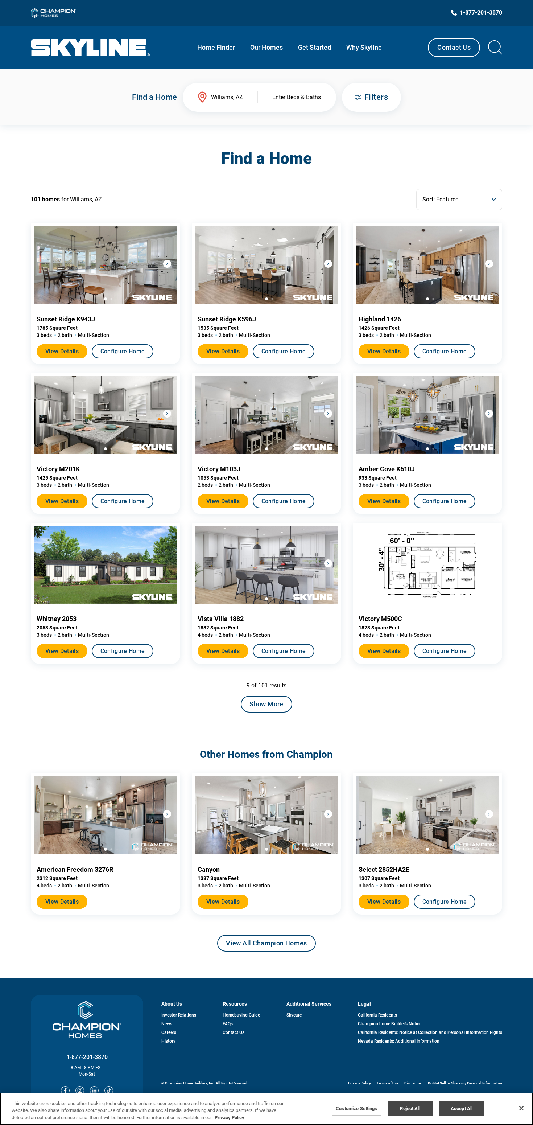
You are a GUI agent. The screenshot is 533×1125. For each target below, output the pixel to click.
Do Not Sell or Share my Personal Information (465, 1083)
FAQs (228, 1023)
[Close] (521, 1108)
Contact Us (454, 47)
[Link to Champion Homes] (53, 13)
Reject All (410, 1108)
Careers (168, 1032)
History (168, 1041)
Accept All (461, 1108)
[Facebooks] (65, 1090)
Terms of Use (387, 1083)
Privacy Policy (359, 1083)
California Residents (377, 1015)
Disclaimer (413, 1083)
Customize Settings (356, 1108)
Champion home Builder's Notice (389, 1023)
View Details (62, 351)
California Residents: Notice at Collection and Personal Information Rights (430, 1032)
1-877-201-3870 (87, 1057)
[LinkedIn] (94, 1090)
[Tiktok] (108, 1090)
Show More (266, 704)
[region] (266, 1109)
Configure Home (122, 351)
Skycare (294, 1015)
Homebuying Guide (241, 1015)
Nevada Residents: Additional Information (398, 1041)
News (166, 1023)
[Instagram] (79, 1090)
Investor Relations (178, 1015)
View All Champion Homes (266, 945)
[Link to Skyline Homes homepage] (90, 47)
